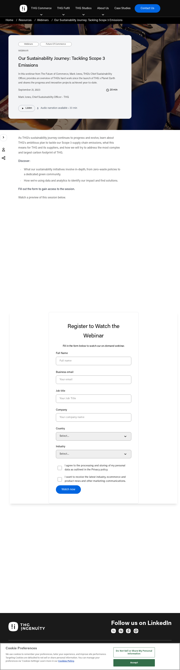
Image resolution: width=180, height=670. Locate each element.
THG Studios (83, 8)
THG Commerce (41, 8)
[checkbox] (60, 468)
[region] (90, 656)
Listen (28, 108)
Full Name (62, 353)
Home (9, 20)
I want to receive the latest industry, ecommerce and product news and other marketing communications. (95, 479)
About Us (103, 8)
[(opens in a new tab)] (113, 631)
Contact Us (147, 8)
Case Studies (122, 8)
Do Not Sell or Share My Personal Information (134, 652)
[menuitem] (41, 8)
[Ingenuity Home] (23, 8)
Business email (64, 372)
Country (60, 428)
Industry (60, 446)
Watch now (68, 489)
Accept (134, 663)
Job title (60, 391)
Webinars (43, 20)
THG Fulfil (63, 8)
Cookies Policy (66, 661)
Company (61, 410)
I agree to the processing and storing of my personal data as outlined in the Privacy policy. (95, 467)
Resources (25, 20)
